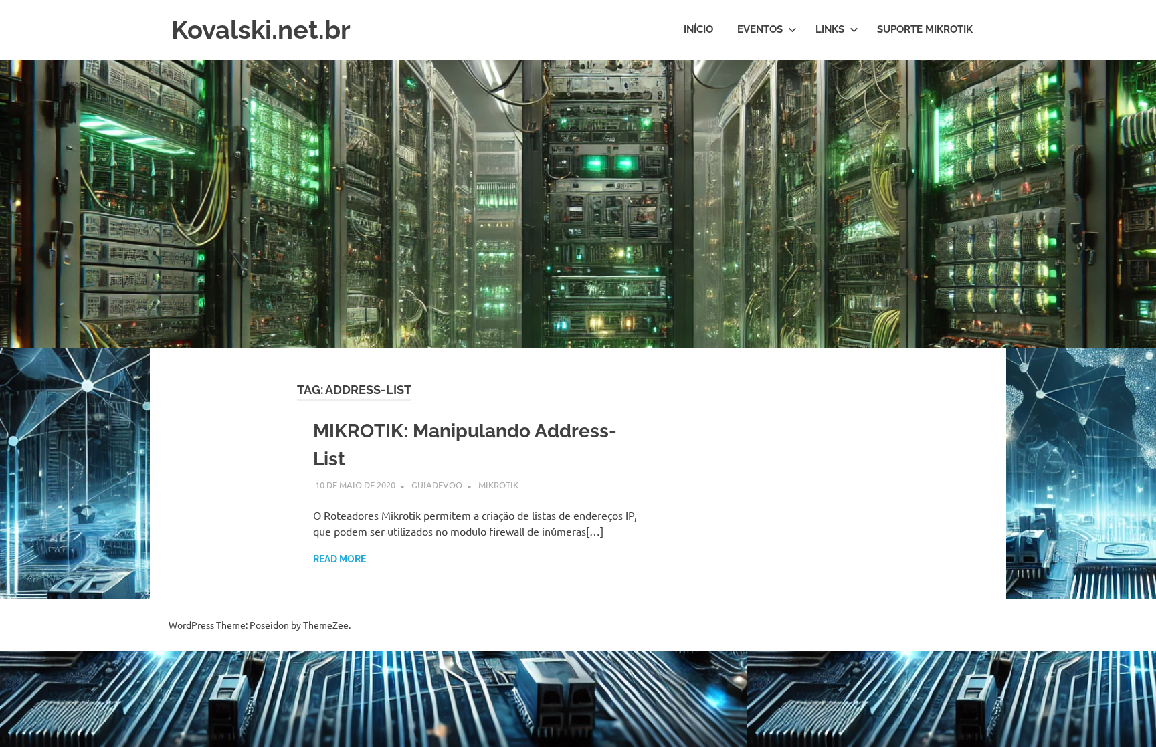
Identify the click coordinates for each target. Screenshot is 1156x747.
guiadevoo (436, 484)
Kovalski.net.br (261, 30)
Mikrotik (498, 484)
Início (698, 29)
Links (829, 29)
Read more (339, 559)
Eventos (760, 29)
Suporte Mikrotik (925, 29)
